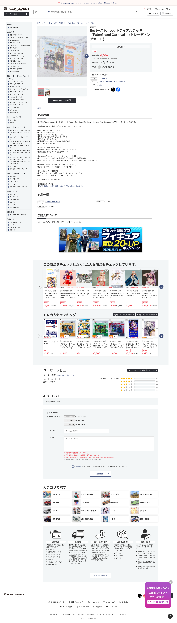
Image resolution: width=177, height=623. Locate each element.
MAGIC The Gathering (17, 56)
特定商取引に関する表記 (86, 614)
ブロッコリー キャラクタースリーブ (20, 138)
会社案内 (52, 614)
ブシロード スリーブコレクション (20, 130)
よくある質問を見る (99, 575)
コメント (51, 437)
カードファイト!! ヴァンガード (19, 37)
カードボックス (14, 179)
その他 (12, 123)
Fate (100, 84)
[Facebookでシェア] (118, 89)
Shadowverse (14, 40)
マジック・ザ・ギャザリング (18, 102)
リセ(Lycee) (13, 110)
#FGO (39, 108)
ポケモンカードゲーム (16, 92)
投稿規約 (77, 466)
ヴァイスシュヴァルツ (16, 81)
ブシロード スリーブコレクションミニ (20, 134)
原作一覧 (12, 230)
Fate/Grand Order (53, 201)
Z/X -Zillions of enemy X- (18, 99)
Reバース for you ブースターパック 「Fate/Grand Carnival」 (61, 186)
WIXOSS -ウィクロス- (16, 97)
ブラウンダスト (14, 51)
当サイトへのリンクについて (106, 614)
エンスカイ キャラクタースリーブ (20, 150)
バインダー (13, 184)
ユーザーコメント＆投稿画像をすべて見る (142, 370)
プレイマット (14, 182)
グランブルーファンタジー (18, 64)
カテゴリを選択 (11, 14)
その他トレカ (14, 113)
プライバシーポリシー (67, 614)
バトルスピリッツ (15, 107)
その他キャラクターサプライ (18, 187)
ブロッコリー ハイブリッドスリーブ (20, 147)
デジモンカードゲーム (16, 105)
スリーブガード (14, 166)
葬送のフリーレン (15, 66)
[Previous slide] (37, 56)
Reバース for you (15, 86)
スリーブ (12, 194)
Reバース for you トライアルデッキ (112, 81)
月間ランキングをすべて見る (146, 315)
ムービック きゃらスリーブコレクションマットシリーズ (20, 158)
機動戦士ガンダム (15, 61)
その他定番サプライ (16, 207)
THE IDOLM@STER (16, 69)
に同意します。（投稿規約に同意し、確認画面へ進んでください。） (101, 466)
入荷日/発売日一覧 (15, 222)
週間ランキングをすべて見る (123, 315)
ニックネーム (52, 430)
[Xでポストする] (113, 89)
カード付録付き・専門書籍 (18, 215)
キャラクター (14, 120)
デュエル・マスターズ (16, 58)
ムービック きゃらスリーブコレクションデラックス (20, 163)
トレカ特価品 (14, 27)
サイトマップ (123, 614)
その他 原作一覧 (14, 71)
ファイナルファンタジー (17, 53)
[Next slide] (87, 56)
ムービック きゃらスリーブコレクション (20, 154)
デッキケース (14, 176)
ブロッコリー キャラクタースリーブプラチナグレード (20, 142)
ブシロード (103, 78)
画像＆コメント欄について (65, 375)
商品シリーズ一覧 (15, 227)
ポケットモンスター (16, 43)
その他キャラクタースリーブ (18, 169)
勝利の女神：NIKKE (16, 35)
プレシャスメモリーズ (16, 84)
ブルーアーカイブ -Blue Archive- (20, 45)
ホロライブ (13, 48)
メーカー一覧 (14, 225)
